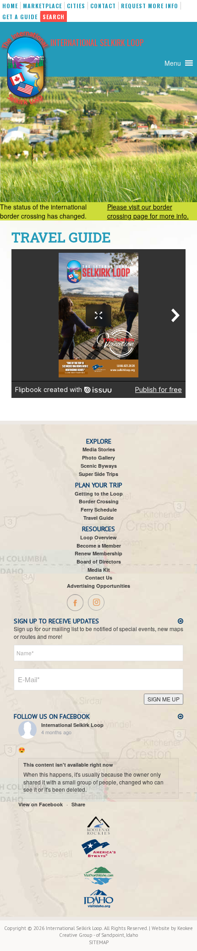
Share (78, 804)
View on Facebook (40, 804)
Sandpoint (112, 935)
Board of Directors (99, 561)
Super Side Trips (98, 473)
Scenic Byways (99, 465)
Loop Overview (98, 537)
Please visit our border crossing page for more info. (148, 211)
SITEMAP (99, 942)
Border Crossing (99, 501)
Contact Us (98, 577)
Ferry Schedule (99, 509)
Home (10, 6)
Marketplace (42, 6)
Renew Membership (98, 553)
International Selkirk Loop (97, 42)
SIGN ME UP (164, 699)
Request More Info (149, 6)
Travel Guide (98, 517)
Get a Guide (20, 17)
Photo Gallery (98, 457)
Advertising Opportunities (98, 585)
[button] (172, 63)
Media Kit (99, 569)
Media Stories (98, 449)
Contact (103, 6)
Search (54, 17)
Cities (76, 6)
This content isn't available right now (68, 764)
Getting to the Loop (99, 493)
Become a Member (99, 545)
